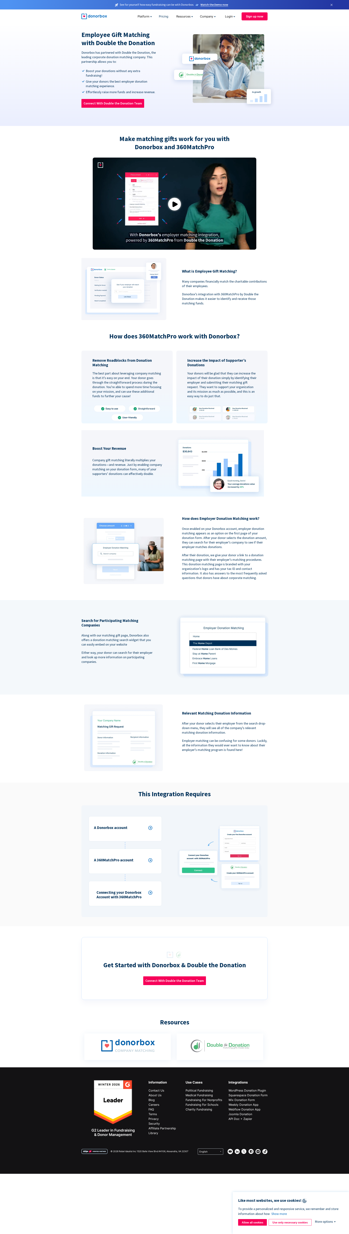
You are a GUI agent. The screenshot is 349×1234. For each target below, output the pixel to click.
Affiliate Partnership (162, 1128)
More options (324, 1221)
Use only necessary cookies (290, 1222)
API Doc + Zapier (240, 1119)
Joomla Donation (240, 1114)
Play (174, 204)
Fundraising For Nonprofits (204, 1100)
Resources (183, 16)
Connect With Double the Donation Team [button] (113, 103)
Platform (143, 16)
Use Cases (194, 1082)
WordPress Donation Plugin (247, 1090)
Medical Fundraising (199, 1095)
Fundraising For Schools (202, 1104)
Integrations (238, 1082)
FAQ (151, 1109)
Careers (154, 1104)
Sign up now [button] (254, 16)
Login (229, 16)
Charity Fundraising (199, 1109)
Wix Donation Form (241, 1100)
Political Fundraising (199, 1090)
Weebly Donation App (243, 1104)
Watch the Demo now (214, 4)
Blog (152, 1100)
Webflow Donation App (244, 1109)
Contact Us (156, 1090)
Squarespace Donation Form (248, 1095)
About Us (155, 1095)
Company (206, 16)
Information (158, 1082)
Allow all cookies (252, 1222)
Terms (153, 1114)
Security (154, 1123)
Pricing (163, 16)
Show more (279, 1214)
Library (153, 1133)
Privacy (154, 1119)
